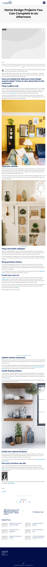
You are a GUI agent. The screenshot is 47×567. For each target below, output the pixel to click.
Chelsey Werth (25, 246)
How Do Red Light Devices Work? (37, 530)
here (43, 256)
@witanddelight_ (11, 483)
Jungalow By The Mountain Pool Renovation (15, 537)
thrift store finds (13, 93)
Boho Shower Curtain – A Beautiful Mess (14, 530)
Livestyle (4, 29)
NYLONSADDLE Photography (27, 355)
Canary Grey (26, 449)
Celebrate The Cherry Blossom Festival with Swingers (15, 524)
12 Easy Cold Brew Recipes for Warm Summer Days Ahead (38, 537)
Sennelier (16, 287)
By (24, 495)
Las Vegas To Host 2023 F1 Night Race (38, 524)
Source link (4, 491)
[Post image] (5, 525)
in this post (23, 98)
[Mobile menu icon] (44, 3)
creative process (5, 279)
